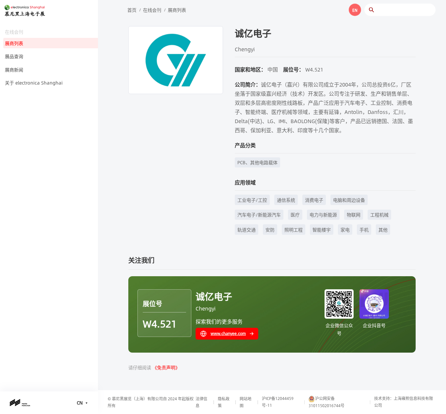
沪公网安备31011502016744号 (326, 401)
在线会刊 (152, 9)
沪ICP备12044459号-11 (278, 401)
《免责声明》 (166, 367)
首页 (131, 9)
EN (355, 10)
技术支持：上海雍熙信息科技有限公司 (403, 401)
